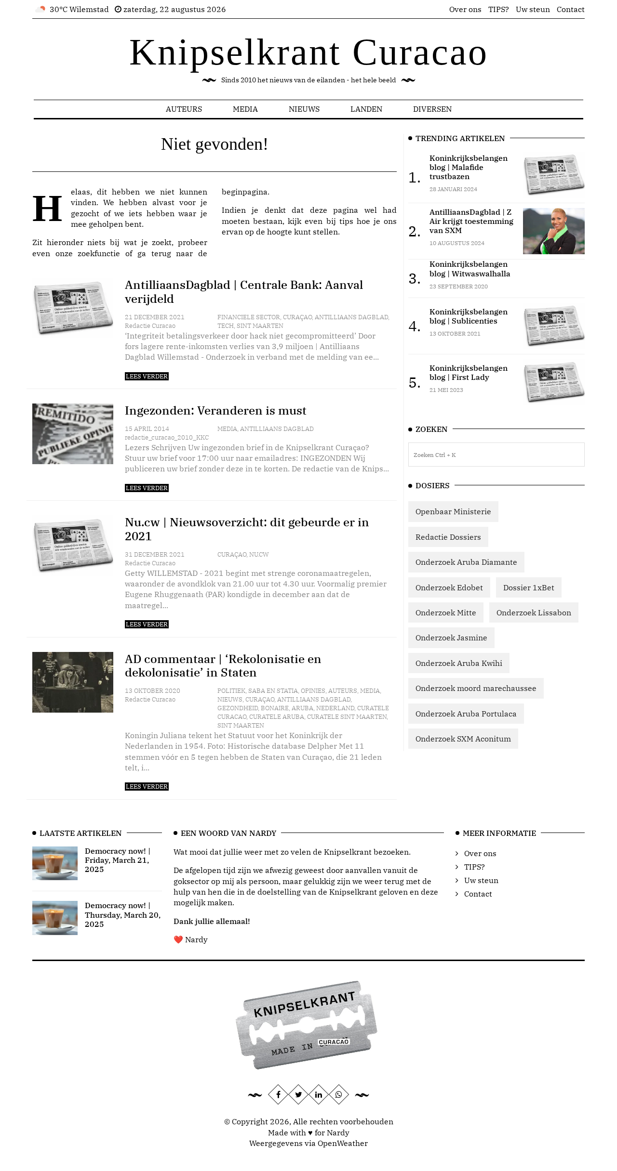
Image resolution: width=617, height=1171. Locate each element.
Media (245, 109)
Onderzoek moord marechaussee (476, 688)
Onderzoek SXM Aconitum (463, 738)
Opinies (313, 691)
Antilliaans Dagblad (351, 317)
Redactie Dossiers (448, 537)
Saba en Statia (273, 691)
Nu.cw (259, 554)
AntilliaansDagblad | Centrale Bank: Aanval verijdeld (244, 291)
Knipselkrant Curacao (308, 52)
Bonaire (275, 708)
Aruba (302, 708)
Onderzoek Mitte (446, 612)
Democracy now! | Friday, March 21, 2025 (117, 860)
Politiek (231, 691)
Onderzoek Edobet (449, 587)
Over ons (465, 9)
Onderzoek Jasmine (451, 637)
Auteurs (184, 109)
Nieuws (304, 109)
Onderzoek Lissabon (533, 612)
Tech (225, 326)
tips (346, 221)
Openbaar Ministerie (453, 511)
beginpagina (245, 191)
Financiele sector (248, 317)
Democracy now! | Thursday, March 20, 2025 (123, 914)
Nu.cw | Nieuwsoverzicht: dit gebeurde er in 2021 (247, 529)
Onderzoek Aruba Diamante (466, 562)
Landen (366, 109)
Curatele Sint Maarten (347, 717)
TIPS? (498, 9)
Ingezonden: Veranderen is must (216, 410)
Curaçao (297, 317)
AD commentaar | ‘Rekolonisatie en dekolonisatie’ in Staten (223, 665)
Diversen (432, 109)
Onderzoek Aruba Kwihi (459, 663)
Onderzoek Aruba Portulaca (466, 713)
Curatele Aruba (276, 717)
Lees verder (147, 376)
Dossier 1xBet (528, 587)
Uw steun (533, 9)
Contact (571, 9)
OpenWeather (343, 1143)
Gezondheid (237, 708)
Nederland (335, 708)
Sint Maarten (260, 326)
